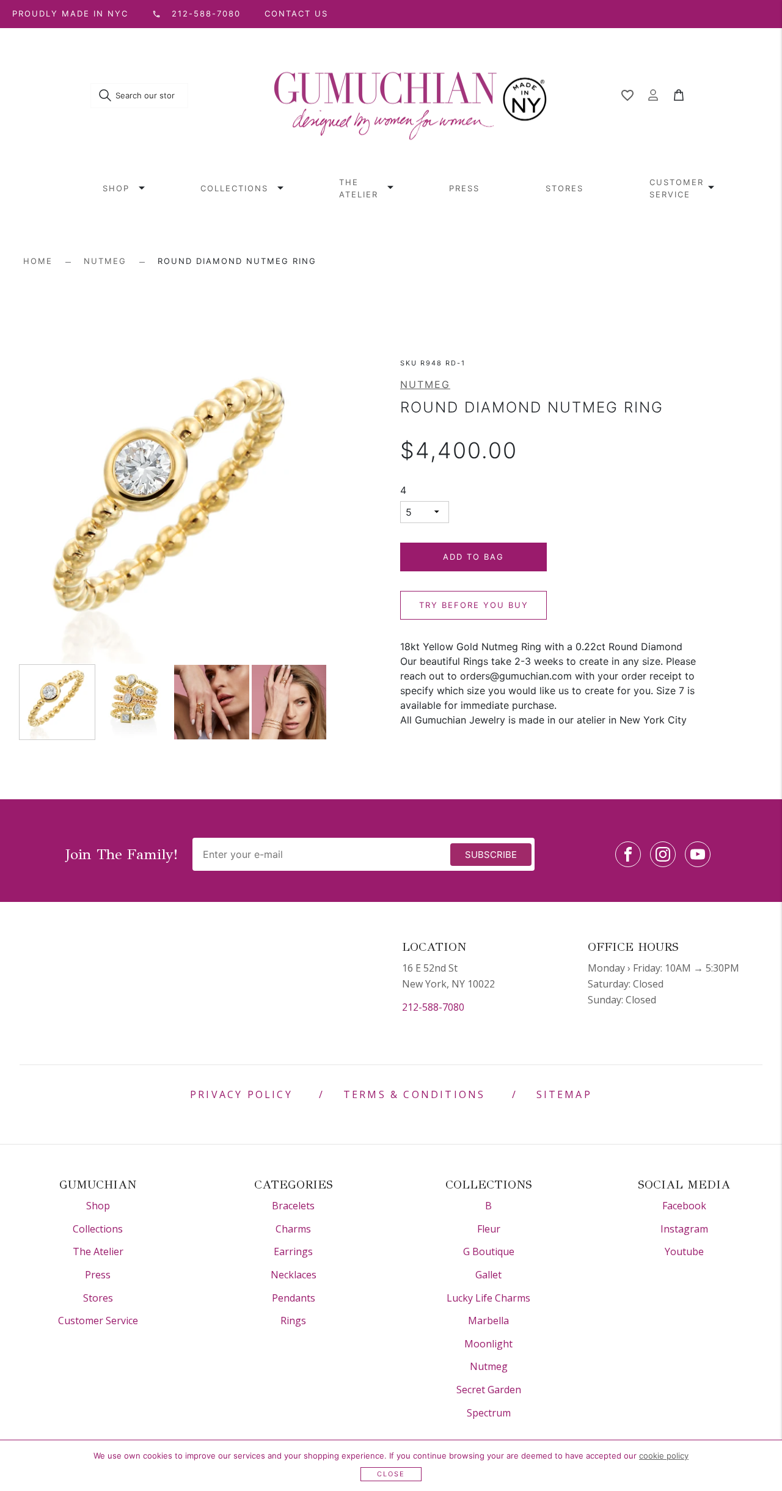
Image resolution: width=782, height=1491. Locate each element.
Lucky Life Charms (488, 1298)
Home (38, 261)
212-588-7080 (433, 1007)
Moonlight (488, 1343)
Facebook (684, 1205)
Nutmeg (105, 261)
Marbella (488, 1320)
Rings (293, 1320)
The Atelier (358, 188)
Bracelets (293, 1205)
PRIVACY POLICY (241, 1094)
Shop (116, 188)
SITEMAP (564, 1094)
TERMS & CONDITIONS (414, 1094)
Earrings (293, 1251)
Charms (293, 1229)
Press (464, 188)
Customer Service (676, 188)
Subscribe (491, 854)
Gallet (488, 1274)
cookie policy (664, 1455)
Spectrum (489, 1413)
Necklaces (293, 1274)
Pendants (293, 1298)
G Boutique (488, 1251)
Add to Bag (473, 557)
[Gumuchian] (410, 96)
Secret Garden (488, 1389)
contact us (296, 13)
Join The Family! (121, 854)
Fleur (488, 1229)
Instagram (684, 1229)
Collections (234, 188)
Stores (564, 188)
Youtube (684, 1251)
